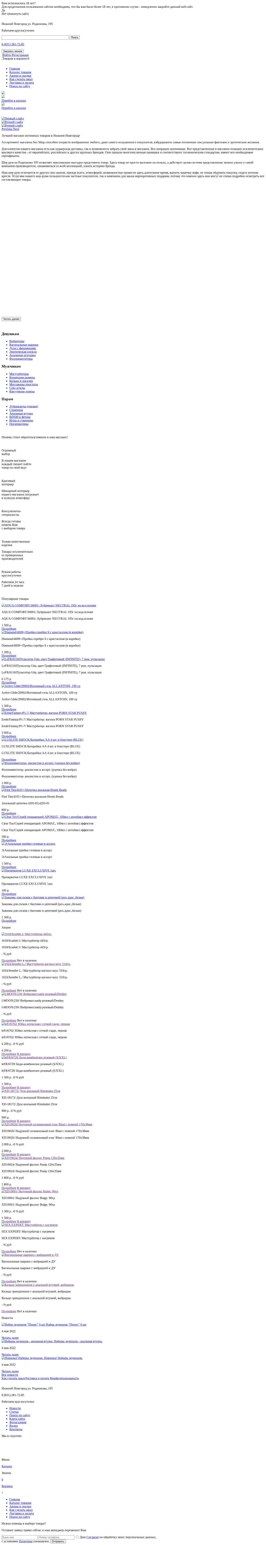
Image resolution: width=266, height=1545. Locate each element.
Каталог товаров (20, 72)
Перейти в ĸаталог (14, 100)
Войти (7, 55)
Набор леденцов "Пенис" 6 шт (66, 1324)
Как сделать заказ (21, 79)
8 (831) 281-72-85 (13, 44)
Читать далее (11, 319)
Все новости (10, 1374)
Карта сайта (17, 1418)
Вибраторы (16, 341)
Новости (15, 1408)
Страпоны (16, 410)
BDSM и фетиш (19, 417)
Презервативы (18, 424)
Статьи (14, 1411)
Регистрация (20, 55)
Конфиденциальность (64, 1378)
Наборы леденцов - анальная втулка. (78, 1341)
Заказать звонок (12, 51)
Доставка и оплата (21, 82)
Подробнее (9, 628)
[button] (7, 129)
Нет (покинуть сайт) (15, 13)
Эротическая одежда (23, 351)
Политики (26, 1541)
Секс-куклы (17, 388)
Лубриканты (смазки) (23, 406)
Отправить (58, 1541)
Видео (13, 1425)
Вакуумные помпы (22, 391)
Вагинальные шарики (23, 344)
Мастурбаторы (19, 374)
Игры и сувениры (21, 420)
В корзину (24, 1054)
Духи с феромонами (22, 348)
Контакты (15, 1429)
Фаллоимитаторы (21, 358)
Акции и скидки (20, 75)
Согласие (92, 1537)
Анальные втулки (21, 413)
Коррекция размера (22, 377)
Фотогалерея (17, 1422)
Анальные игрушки (22, 355)
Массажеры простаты (23, 384)
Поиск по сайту (19, 86)
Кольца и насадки (21, 381)
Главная (14, 68)
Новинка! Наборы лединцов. (63, 1358)
